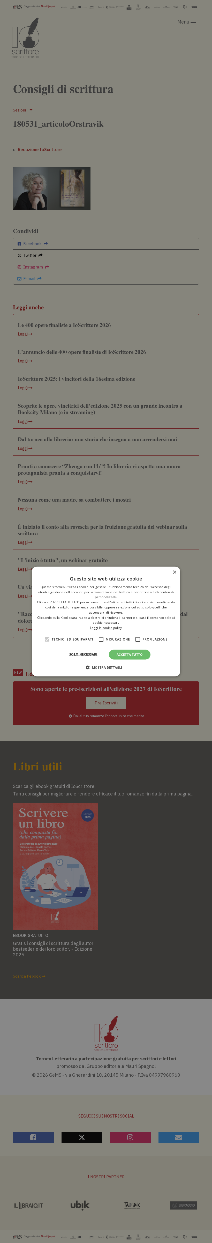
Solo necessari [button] (83, 654)
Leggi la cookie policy (106, 628)
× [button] (174, 572)
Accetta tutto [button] (130, 654)
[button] (106, 667)
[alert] (106, 621)
